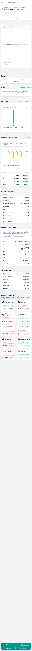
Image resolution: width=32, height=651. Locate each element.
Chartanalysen (8, 62)
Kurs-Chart (8, 26)
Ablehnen (8, 648)
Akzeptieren (23, 648)
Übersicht (4, 18)
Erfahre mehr (25, 645)
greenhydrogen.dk (24, 252)
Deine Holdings (15, 18)
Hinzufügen (8, 13)
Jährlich (28, 137)
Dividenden (27, 18)
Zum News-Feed (24, 87)
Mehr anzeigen (6, 237)
